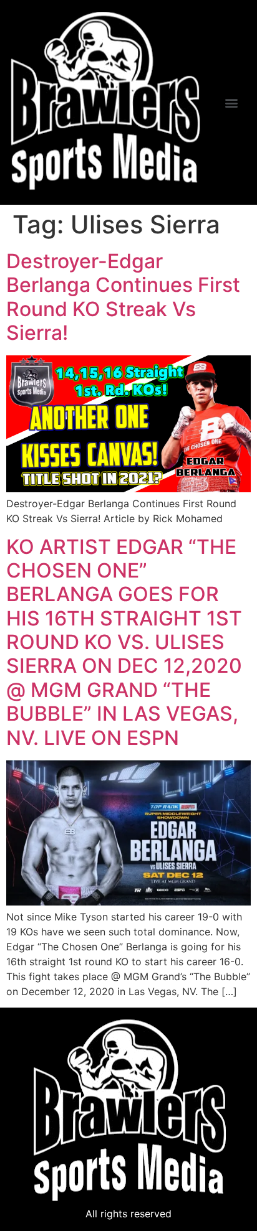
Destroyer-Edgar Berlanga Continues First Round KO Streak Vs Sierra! (123, 297)
